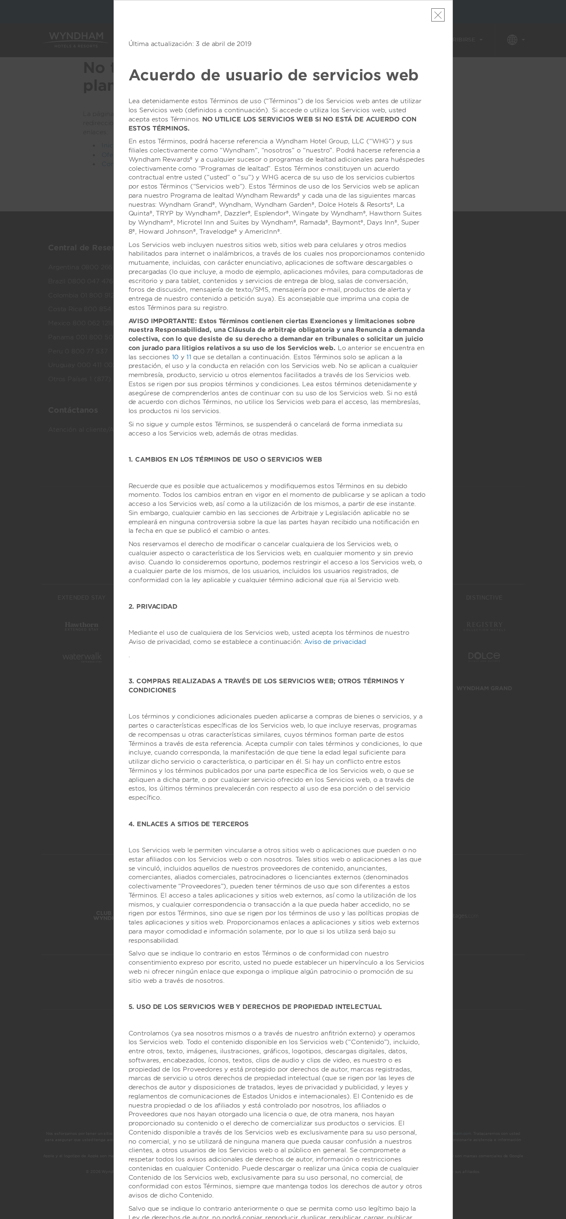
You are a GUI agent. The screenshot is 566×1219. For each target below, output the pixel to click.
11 (188, 357)
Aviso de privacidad (334, 642)
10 (175, 357)
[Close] (438, 15)
